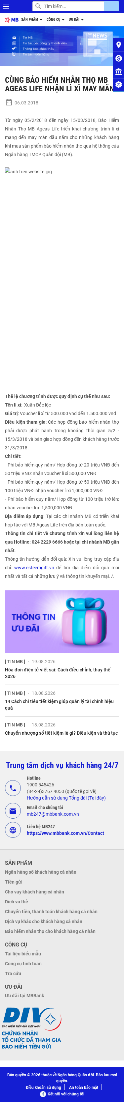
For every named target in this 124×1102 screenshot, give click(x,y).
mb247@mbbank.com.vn (53, 814)
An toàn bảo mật (83, 1087)
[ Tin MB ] (15, 661)
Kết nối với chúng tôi (66, 1094)
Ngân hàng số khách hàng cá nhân (40, 872)
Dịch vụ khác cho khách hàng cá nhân (43, 921)
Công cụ (54, 19)
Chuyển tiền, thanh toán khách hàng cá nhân (51, 911)
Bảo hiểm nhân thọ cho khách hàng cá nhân (50, 931)
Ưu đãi (74, 19)
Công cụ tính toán (23, 963)
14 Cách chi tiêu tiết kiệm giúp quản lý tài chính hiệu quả (59, 705)
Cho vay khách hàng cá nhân (34, 891)
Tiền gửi (13, 882)
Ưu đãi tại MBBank (24, 995)
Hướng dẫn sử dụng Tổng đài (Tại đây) (66, 798)
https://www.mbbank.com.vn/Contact (65, 833)
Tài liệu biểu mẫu (23, 953)
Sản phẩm (30, 19)
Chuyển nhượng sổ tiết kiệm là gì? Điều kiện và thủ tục (61, 733)
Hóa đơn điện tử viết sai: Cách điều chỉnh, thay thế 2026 (57, 673)
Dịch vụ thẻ (16, 901)
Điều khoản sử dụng (43, 1087)
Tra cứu (13, 973)
